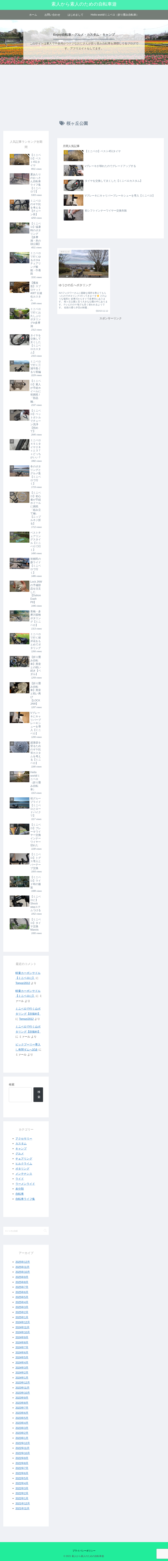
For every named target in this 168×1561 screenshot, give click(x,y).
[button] (45, 1231)
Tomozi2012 (22, 983)
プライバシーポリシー (84, 1550)
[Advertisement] (84, 92)
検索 (11, 1084)
